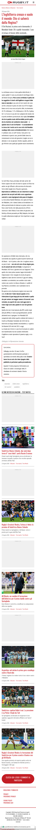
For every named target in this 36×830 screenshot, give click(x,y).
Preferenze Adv (8, 803)
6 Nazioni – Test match (16, 8)
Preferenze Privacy (9, 796)
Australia (7, 384)
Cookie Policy (7, 800)
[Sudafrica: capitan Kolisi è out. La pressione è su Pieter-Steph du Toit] (18, 697)
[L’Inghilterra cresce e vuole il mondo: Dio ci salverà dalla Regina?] (18, 47)
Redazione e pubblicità (10, 790)
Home (3, 8)
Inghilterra (25, 384)
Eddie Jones (16, 384)
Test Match (25, 463)
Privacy (5, 794)
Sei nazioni (7, 387)
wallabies (17, 387)
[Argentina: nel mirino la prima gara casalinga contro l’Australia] (18, 657)
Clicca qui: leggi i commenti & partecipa (18, 779)
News (7, 8)
